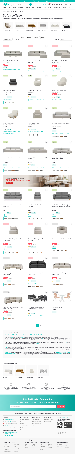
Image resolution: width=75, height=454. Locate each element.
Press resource (47, 421)
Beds (14, 7)
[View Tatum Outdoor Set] (62, 302)
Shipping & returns (24, 419)
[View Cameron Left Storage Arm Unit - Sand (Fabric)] (37, 239)
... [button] (43, 325)
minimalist (64, 352)
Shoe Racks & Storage (17, 450)
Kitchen (64, 7)
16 (45, 325)
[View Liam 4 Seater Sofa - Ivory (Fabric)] (13, 58)
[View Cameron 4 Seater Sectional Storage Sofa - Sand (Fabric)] (13, 306)
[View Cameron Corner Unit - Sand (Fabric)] (62, 238)
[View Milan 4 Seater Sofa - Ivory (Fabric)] (13, 157)
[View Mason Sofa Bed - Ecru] (37, 122)
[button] (30, 4)
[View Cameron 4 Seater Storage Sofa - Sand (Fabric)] (62, 272)
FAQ (21, 421)
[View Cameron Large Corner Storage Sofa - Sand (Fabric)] (13, 272)
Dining (9, 7)
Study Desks (59, 446)
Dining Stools (33, 448)
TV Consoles (7, 446)
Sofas (4, 7)
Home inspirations (36, 423)
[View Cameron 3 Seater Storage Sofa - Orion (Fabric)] (37, 273)
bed (29, 341)
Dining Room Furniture (31, 442)
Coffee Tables (7, 451)
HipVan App (65, 417)
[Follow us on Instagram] (60, 433)
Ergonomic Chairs (67, 445)
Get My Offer (61, 406)
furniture (60, 353)
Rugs (49, 7)
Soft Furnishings (56, 7)
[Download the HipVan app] (64, 425)
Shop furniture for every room (37, 440)
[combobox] (21, 4)
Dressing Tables (50, 445)
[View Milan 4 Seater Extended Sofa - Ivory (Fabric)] (37, 157)
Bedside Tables (42, 448)
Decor (44, 7)
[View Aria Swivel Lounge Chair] (37, 88)
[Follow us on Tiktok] (65, 433)
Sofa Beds (23, 337)
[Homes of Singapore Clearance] (37, 181)
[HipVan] (6, 4)
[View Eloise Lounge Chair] (13, 121)
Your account (23, 429)
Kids (33, 7)
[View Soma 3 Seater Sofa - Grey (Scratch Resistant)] (13, 205)
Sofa (24, 334)
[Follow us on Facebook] (58, 433)
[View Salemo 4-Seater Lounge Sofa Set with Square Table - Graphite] (37, 304)
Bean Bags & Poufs (18, 448)
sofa (43, 338)
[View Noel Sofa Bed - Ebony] (13, 89)
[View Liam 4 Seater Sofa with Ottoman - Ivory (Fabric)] (37, 58)
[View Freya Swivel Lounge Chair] (62, 87)
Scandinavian (59, 352)
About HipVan (35, 419)
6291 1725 (8, 421)
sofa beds (40, 341)
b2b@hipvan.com (9, 425)
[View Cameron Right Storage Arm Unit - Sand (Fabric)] (13, 239)
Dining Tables (26, 445)
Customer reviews (36, 421)
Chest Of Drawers (50, 448)
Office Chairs (60, 448)
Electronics (71, 7)
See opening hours (9, 435)
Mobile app (22, 427)
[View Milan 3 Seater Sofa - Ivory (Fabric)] (62, 123)
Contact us (22, 423)
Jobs (33, 425)
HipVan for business (48, 419)
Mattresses (20, 7)
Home (4, 11)
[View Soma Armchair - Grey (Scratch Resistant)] (37, 205)
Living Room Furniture (9, 442)
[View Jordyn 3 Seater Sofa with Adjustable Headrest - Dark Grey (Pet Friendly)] (62, 205)
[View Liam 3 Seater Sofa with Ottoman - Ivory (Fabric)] (62, 58)
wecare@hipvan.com (9, 419)
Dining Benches (34, 445)
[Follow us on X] (67, 433)
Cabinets (67, 447)
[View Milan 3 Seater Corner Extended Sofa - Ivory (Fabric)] (62, 157)
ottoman (37, 343)
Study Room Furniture (62, 442)
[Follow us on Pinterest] (63, 433)
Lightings (38, 7)
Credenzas (7, 448)
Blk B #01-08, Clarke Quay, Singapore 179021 (11, 433)
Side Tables (16, 444)
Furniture (27, 7)
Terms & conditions (24, 425)
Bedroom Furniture (44, 442)
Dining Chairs (26, 448)
